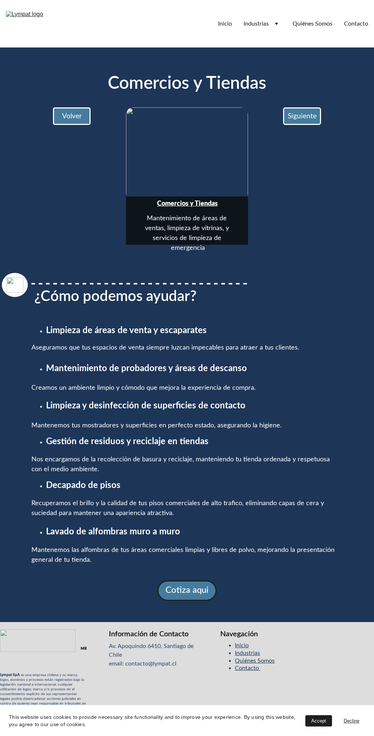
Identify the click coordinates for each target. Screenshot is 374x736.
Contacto (356, 24)
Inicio (225, 24)
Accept (318, 721)
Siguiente (302, 116)
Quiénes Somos (312, 24)
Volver (72, 116)
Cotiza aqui (187, 590)
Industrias (256, 24)
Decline (351, 721)
